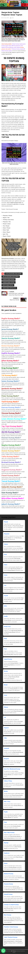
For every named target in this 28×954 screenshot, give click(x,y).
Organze (6, 727)
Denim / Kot (7, 626)
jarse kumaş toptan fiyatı (9, 288)
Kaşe (5, 822)
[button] (26, 8)
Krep (5, 554)
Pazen (5, 863)
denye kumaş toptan (8, 285)
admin (12, 17)
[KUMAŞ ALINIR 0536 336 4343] (14, 5)
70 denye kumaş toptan (8, 282)
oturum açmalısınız (16, 313)
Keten (5, 575)
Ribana (6, 707)
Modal (5, 684)
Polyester (6, 533)
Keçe (5, 649)
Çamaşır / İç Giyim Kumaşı (11, 904)
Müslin (6, 791)
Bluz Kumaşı (7, 915)
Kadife (6, 616)
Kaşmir (6, 595)
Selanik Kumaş (8, 894)
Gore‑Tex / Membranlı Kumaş (12, 769)
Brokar (6, 671)
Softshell (6, 748)
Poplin (6, 812)
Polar (5, 638)
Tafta (5, 738)
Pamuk (6, 522)
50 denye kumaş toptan (8, 279)
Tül (5, 717)
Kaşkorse (6, 853)
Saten (5, 564)
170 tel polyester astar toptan (13, 273)
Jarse (5, 695)
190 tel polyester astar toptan (11, 276)
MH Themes (13, 951)
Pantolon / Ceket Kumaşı (11, 927)
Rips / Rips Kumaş (9, 832)
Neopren (6, 758)
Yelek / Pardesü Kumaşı (10, 937)
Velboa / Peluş (8, 781)
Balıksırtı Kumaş (8, 873)
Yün (5, 585)
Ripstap (6, 842)
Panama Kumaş (8, 884)
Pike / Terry (7, 801)
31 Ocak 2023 (6, 17)
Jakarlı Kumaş (8, 659)
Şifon (5, 606)
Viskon (6, 544)
